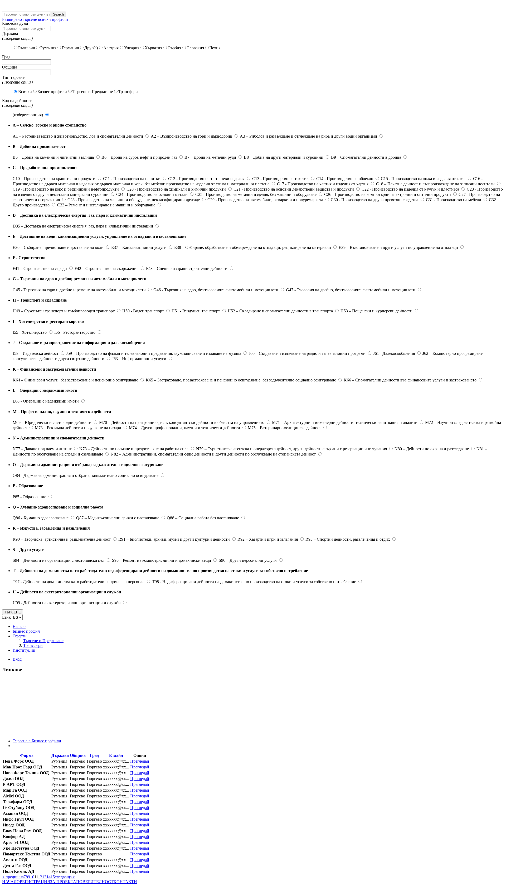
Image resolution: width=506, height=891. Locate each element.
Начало (19, 626)
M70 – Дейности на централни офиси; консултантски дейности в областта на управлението (181, 422)
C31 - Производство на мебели (453, 199)
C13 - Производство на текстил (280, 178)
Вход (17, 659)
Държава (60, 755)
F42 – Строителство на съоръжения (106, 268)
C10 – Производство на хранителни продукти (54, 178)
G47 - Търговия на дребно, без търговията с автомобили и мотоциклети (350, 290)
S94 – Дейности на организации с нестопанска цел (58, 560)
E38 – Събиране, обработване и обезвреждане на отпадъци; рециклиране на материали (252, 247)
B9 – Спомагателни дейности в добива (366, 157)
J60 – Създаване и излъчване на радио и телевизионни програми (307, 353)
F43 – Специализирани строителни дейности (186, 268)
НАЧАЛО (11, 881)
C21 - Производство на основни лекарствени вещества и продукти (293, 189)
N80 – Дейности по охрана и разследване (432, 449)
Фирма (26, 755)
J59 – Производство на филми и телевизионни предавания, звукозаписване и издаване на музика (153, 353)
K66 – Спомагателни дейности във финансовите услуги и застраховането (410, 380)
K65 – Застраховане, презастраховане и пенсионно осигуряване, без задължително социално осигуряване (241, 380)
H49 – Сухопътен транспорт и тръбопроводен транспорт (64, 311)
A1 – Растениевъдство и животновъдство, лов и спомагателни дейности (78, 136)
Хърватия (153, 48)
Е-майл (116, 755)
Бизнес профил (26, 631)
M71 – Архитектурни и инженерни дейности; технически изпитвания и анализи (344, 422)
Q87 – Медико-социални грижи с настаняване (117, 518)
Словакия (195, 48)
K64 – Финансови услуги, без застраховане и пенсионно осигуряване (75, 380)
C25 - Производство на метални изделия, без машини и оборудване (256, 194)
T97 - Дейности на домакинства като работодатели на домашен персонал (78, 581)
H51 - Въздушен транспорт (196, 311)
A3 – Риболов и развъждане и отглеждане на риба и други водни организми (308, 136)
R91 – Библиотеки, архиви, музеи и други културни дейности (174, 539)
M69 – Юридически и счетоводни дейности (52, 422)
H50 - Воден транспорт (143, 311)
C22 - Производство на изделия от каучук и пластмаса (410, 189)
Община (78, 755)
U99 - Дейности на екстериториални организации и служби (67, 603)
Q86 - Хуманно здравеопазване (41, 518)
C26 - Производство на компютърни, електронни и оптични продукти (387, 194)
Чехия (215, 48)
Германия (70, 48)
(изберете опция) (28, 115)
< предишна (13, 877)
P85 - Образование (29, 497)
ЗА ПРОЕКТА (63, 881)
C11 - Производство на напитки (131, 178)
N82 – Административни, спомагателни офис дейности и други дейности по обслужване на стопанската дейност (213, 454)
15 (53, 877)
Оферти (20, 636)
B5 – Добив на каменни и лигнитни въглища (53, 157)
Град (94, 755)
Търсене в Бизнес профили (37, 741)
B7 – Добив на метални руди (210, 157)
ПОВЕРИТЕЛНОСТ (95, 881)
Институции (24, 650)
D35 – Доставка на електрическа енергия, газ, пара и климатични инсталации (83, 226)
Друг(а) (91, 48)
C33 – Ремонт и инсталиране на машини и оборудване (106, 205)
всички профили (53, 19)
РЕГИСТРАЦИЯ (35, 881)
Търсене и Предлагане (92, 91)
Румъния (48, 48)
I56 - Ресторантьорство (74, 332)
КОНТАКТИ (125, 881)
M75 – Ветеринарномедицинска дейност (284, 427)
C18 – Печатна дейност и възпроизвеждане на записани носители (435, 184)
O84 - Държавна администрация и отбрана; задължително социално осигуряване (85, 475)
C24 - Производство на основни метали (152, 194)
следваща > (65, 877)
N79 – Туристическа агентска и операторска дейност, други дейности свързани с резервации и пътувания (291, 449)
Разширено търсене (19, 19)
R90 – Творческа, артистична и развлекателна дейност (62, 539)
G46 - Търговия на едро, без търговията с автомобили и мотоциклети (215, 290)
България (26, 48)
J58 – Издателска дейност (36, 353)
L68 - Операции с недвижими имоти (46, 401)
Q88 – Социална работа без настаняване (203, 518)
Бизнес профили (52, 91)
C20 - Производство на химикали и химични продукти (176, 189)
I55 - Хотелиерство (30, 332)
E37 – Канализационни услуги (139, 247)
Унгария (131, 48)
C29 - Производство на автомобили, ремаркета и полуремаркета (265, 199)
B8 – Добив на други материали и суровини (283, 157)
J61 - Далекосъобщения (394, 353)
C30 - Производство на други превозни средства (374, 199)
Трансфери (128, 91)
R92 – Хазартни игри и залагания (267, 539)
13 (44, 877)
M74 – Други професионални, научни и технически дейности (184, 427)
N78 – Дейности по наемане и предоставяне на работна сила (133, 449)
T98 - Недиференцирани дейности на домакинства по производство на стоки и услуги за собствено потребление (254, 581)
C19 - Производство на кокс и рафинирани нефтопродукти (66, 189)
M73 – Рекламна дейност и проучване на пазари (78, 427)
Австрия (111, 48)
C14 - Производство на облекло (344, 178)
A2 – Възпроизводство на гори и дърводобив (191, 136)
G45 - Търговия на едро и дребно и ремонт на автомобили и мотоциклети (79, 290)
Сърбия (174, 48)
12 (40, 877)
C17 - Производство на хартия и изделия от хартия (322, 184)
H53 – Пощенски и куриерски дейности (376, 311)
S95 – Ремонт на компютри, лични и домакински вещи (161, 560)
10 (32, 877)
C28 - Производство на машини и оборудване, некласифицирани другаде (133, 199)
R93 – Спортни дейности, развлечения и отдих (347, 539)
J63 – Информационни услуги (139, 358)
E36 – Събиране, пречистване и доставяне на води (58, 247)
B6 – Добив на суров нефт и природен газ (139, 157)
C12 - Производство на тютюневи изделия (206, 178)
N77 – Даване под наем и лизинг (42, 449)
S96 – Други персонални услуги (248, 560)
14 (48, 877)
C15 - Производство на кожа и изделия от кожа (423, 178)
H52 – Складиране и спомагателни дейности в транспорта (280, 311)
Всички (25, 91)
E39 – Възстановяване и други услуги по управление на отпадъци (398, 247)
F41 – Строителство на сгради (40, 268)
